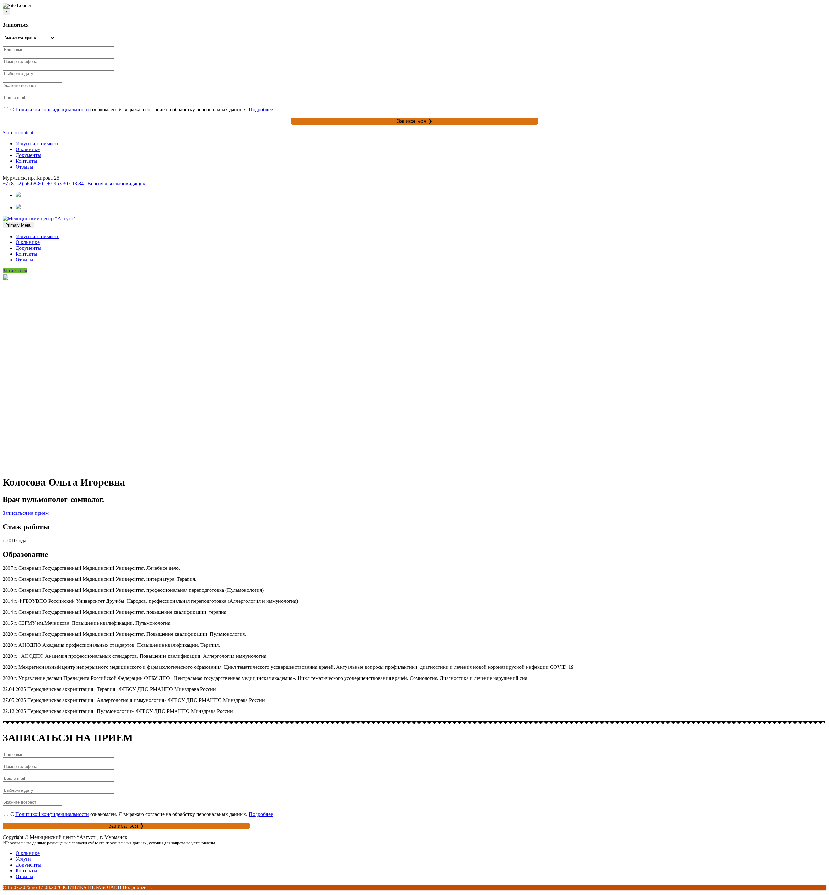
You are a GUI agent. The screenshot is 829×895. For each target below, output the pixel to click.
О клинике (28, 149)
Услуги (23, 859)
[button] (26, 513)
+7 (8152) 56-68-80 (23, 183)
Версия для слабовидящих (116, 183)
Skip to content (18, 132)
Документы (28, 155)
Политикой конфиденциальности (52, 109)
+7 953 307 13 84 (66, 183)
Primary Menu (18, 225)
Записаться (15, 270)
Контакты (26, 161)
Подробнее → (138, 887)
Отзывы (24, 167)
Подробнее (261, 109)
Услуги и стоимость (37, 143)
